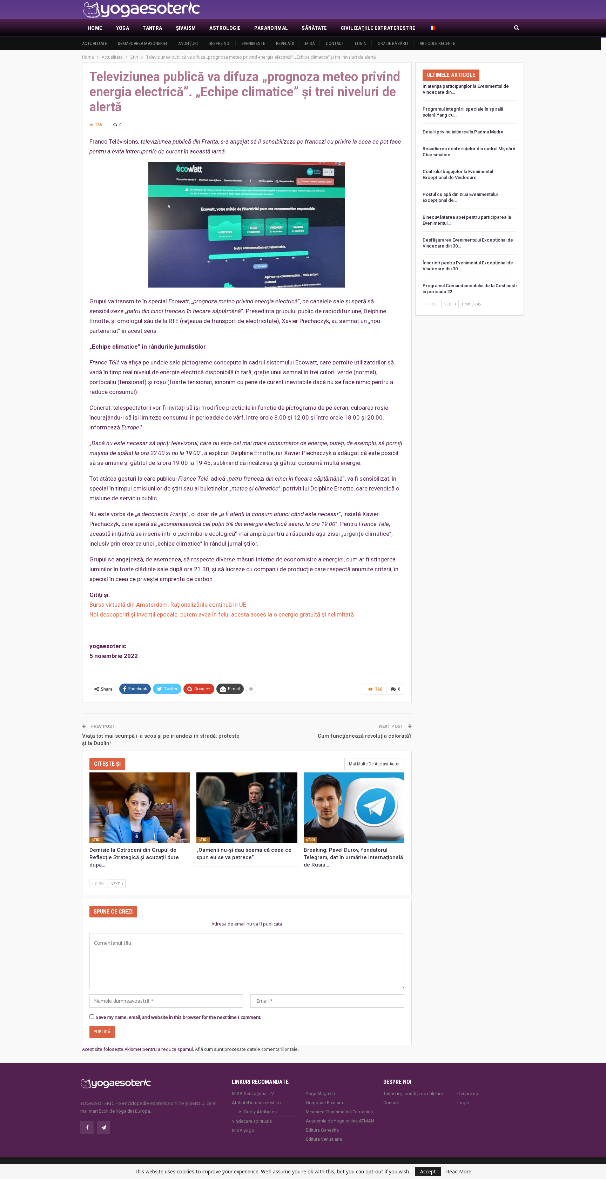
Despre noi (219, 43)
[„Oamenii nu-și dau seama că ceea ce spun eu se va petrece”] (246, 807)
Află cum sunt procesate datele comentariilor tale (246, 1049)
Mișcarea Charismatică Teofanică (339, 1111)
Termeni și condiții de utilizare (413, 1093)
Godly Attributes (260, 1111)
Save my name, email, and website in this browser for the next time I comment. (178, 1017)
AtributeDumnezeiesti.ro (256, 1102)
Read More (458, 1171)
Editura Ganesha (322, 1130)
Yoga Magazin (320, 1093)
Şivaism (186, 28)
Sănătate (314, 28)
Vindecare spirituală (252, 1121)
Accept (428, 1171)
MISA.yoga (243, 1130)
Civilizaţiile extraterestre (378, 28)
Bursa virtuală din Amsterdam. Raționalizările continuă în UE (167, 604)
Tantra (152, 28)
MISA (310, 43)
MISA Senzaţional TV (253, 1093)
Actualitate (94, 43)
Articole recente (437, 43)
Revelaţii (285, 43)
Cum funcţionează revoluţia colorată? (365, 736)
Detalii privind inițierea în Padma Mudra (463, 131)
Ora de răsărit (393, 43)
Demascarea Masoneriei (142, 43)
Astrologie (225, 28)
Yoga (122, 28)
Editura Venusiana (324, 1139)
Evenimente (253, 43)
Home (95, 28)
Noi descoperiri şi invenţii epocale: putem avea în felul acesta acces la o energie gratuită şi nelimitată (221, 614)
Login (360, 43)
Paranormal (271, 28)
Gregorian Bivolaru (324, 1102)
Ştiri (96, 840)
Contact (335, 43)
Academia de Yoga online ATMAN (340, 1121)
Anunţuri (188, 43)
